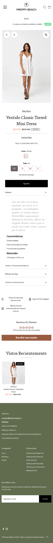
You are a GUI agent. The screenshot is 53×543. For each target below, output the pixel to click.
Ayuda (4, 460)
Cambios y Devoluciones (14, 282)
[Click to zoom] (46, 35)
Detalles (8, 192)
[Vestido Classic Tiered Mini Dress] (13, 372)
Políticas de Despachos (35, 453)
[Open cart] (49, 7)
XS (14, 168)
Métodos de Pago (11, 274)
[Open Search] (44, 7)
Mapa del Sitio (31, 470)
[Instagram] (7, 529)
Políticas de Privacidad (34, 464)
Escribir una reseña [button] (26, 337)
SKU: (17, 143)
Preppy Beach (9, 537)
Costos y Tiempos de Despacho (17, 266)
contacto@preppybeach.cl (11, 418)
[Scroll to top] (47, 537)
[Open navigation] (7, 7)
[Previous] (7, 35)
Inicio (26, 18)
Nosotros (5, 457)
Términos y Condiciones (35, 467)
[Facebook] (3, 529)
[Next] (14, 35)
